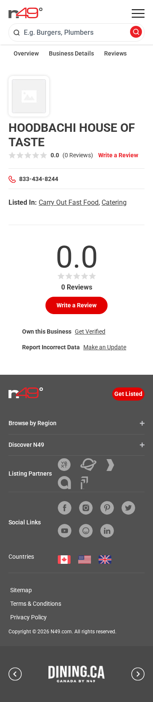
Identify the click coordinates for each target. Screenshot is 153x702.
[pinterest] (107, 508)
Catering (114, 202)
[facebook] (64, 508)
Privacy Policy (28, 617)
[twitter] (128, 508)
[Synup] (113, 465)
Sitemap (21, 590)
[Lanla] (67, 483)
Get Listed (128, 393)
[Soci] (84, 483)
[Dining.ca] (76, 674)
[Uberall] (92, 465)
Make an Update (104, 347)
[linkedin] (107, 530)
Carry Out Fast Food (69, 202)
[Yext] (67, 465)
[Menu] (138, 13)
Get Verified (90, 331)
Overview (26, 53)
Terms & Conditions (35, 603)
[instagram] (85, 508)
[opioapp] (85, 530)
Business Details (71, 53)
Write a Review (118, 155)
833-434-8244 (38, 179)
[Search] (136, 32)
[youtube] (64, 530)
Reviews (115, 53)
